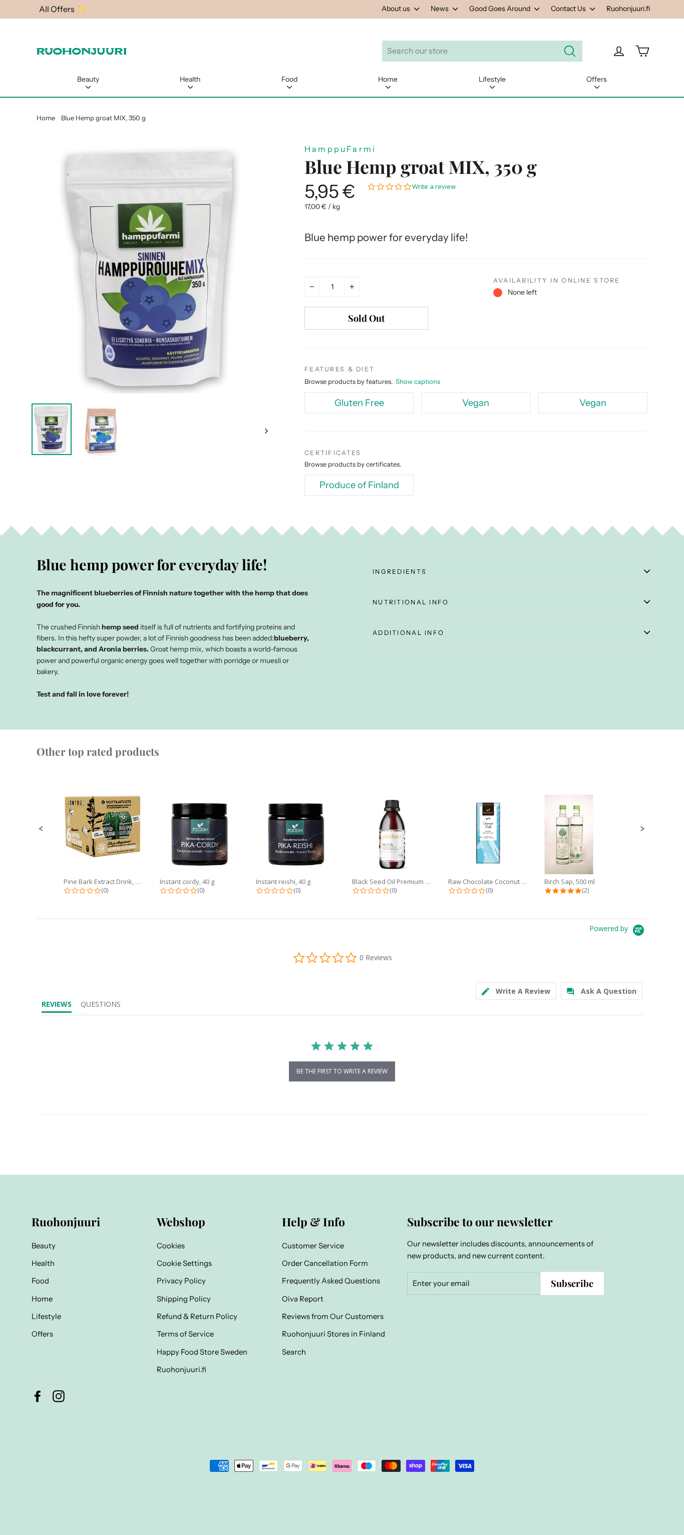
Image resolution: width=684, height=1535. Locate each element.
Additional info (408, 632)
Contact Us (569, 8)
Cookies (171, 1245)
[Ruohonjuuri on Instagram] (59, 1396)
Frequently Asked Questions (331, 1280)
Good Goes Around (500, 8)
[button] (41, 828)
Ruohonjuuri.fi (628, 8)
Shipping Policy (184, 1298)
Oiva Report (302, 1298)
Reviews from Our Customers (333, 1316)
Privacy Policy (181, 1280)
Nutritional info (411, 602)
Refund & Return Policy (197, 1316)
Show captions (418, 381)
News (440, 8)
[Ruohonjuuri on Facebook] (38, 1396)
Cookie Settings (184, 1263)
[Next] (265, 430)
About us (397, 8)
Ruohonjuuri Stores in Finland (333, 1334)
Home (388, 79)
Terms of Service (185, 1334)
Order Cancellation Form (325, 1263)
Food (289, 79)
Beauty (88, 79)
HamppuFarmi (340, 149)
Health (190, 79)
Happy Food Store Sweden (202, 1352)
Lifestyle (492, 79)
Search (294, 1352)
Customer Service (313, 1245)
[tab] (516, 991)
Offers (596, 79)
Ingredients (400, 571)
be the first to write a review (342, 1071)
